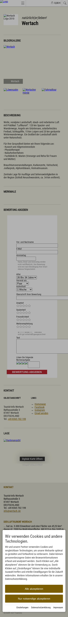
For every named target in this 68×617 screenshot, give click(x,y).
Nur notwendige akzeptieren (34, 598)
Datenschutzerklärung (41, 607)
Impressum (58, 607)
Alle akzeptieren (34, 588)
